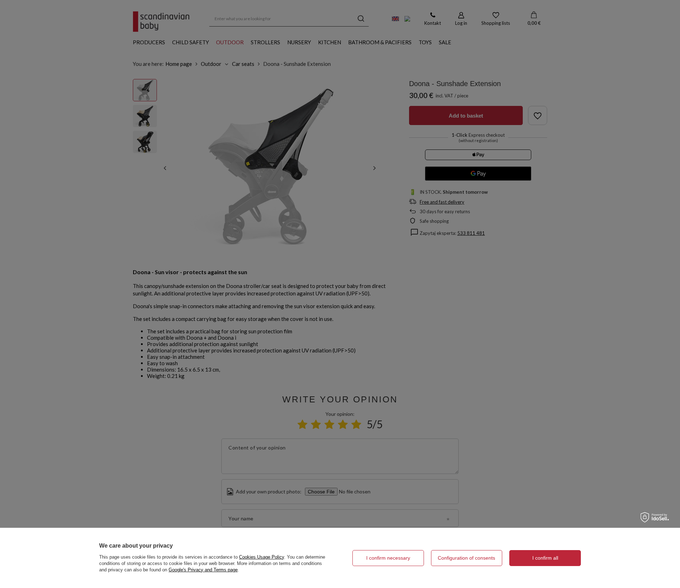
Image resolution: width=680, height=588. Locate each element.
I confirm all (545, 558)
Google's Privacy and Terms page (203, 569)
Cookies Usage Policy (261, 557)
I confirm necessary (388, 558)
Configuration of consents (466, 558)
